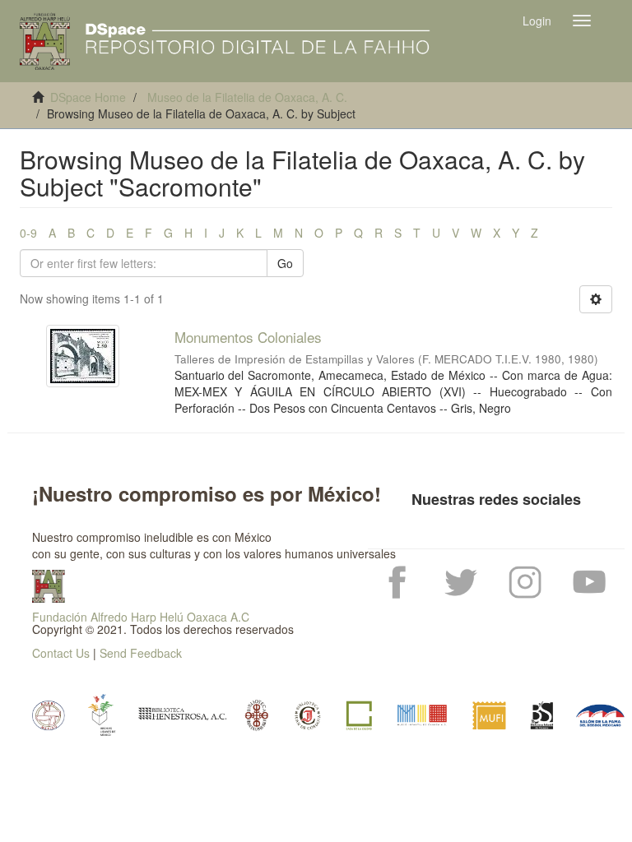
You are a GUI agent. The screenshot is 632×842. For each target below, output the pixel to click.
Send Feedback (141, 653)
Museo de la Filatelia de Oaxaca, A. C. (247, 97)
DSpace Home (88, 97)
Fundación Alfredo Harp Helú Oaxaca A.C (140, 616)
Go (285, 263)
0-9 (28, 232)
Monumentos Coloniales (248, 336)
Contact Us (61, 653)
